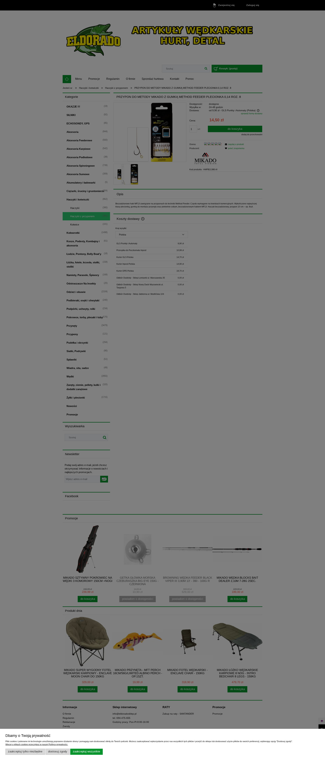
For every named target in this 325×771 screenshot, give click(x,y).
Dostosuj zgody (57, 751)
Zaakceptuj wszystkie (86, 751)
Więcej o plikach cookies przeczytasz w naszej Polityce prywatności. (36, 744)
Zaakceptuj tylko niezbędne (25, 751)
